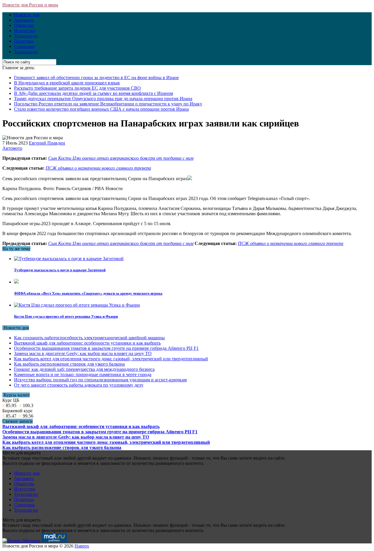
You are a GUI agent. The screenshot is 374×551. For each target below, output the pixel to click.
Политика (24, 41)
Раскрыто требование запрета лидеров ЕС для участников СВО (77, 88)
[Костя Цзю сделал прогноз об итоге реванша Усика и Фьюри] (77, 305)
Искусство (24, 30)
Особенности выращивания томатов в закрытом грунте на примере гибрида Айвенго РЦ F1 (106, 348)
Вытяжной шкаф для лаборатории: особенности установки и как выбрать (87, 342)
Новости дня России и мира (30, 4)
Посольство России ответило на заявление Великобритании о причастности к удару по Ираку (108, 103)
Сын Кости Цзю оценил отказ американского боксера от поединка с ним (120, 158)
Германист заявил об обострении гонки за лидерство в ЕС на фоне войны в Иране (96, 77)
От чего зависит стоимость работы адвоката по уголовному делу (78, 385)
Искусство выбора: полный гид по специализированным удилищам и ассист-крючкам (100, 379)
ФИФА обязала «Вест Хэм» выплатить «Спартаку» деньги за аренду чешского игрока (88, 293)
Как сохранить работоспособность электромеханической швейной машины (89, 337)
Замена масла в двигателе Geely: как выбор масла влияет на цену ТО (83, 353)
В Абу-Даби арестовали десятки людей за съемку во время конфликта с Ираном (93, 93)
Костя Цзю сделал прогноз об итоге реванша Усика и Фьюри (66, 316)
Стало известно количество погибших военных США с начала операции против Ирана (101, 109)
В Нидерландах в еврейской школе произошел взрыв (67, 82)
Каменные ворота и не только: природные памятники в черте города (82, 374)
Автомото (24, 20)
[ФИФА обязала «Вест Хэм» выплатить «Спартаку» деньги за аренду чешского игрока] (16, 281)
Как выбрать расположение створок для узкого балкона (69, 363)
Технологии (26, 35)
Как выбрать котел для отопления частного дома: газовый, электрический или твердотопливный (111, 358)
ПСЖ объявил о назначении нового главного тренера (98, 168)
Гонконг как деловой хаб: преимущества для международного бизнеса (84, 369)
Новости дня (26, 14)
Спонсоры (24, 46)
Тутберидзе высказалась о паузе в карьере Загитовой (59, 270)
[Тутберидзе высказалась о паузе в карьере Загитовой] (69, 258)
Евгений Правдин (47, 142)
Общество (24, 25)
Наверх (82, 545)
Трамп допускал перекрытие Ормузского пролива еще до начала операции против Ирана (103, 98)
